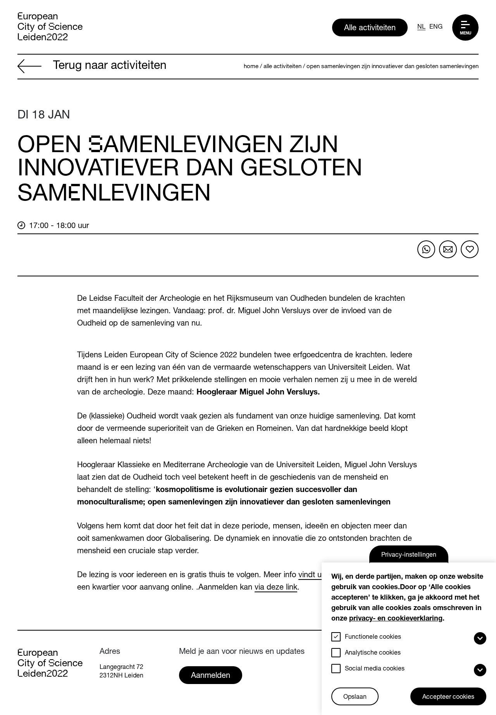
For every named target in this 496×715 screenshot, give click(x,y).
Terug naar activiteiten (110, 66)
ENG (436, 27)
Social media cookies (375, 669)
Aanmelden (210, 676)
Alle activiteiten (370, 29)
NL (421, 27)
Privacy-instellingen (408, 555)
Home (251, 67)
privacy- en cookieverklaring (396, 619)
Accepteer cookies (448, 697)
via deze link (276, 588)
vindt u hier (317, 576)
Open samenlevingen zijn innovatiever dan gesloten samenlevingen (393, 67)
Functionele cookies (373, 637)
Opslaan (355, 697)
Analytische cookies (373, 653)
